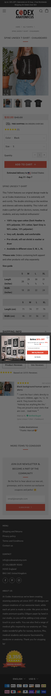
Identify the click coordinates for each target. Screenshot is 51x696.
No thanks (38, 357)
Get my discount (37, 352)
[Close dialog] (48, 337)
